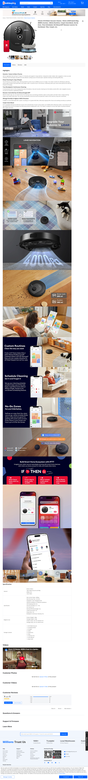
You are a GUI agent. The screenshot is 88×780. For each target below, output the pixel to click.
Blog (49, 7)
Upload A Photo (43, 676)
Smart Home (20, 17)
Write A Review (8, 702)
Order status (5, 759)
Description (7, 65)
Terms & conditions (34, 750)
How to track (5, 752)
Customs (32, 756)
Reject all (80, 777)
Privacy (31, 753)
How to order (5, 750)
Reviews (20, 65)
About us (4, 753)
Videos (14, 65)
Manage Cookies (7, 777)
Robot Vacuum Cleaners (29, 17)
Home (4, 17)
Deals (28, 7)
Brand (22, 7)
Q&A (25, 65)
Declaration (32, 755)
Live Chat (68, 756)
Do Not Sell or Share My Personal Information (34, 758)
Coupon (35, 7)
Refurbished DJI (57, 7)
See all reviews (17, 702)
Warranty (4, 756)
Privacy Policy (62, 773)
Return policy (32, 752)
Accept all (66, 777)
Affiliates (18, 756)
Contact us (5, 755)
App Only (42, 7)
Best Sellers (15, 7)
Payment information (20, 752)
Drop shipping (19, 755)
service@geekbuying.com (71, 751)
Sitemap (4, 760)
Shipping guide (19, 750)
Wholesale (18, 753)
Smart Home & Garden (11, 17)
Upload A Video (43, 686)
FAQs (4, 758)
